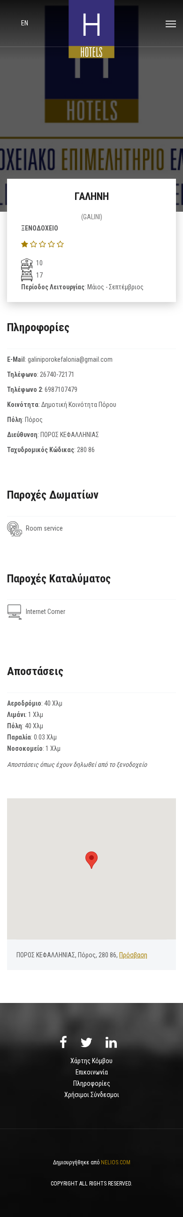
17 (39, 275)
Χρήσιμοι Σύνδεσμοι (91, 1094)
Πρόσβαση (133, 955)
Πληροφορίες (91, 1083)
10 (39, 263)
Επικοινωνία (92, 1072)
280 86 (86, 449)
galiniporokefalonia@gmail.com (70, 359)
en (24, 23)
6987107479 (61, 389)
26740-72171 (57, 374)
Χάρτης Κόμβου (91, 1061)
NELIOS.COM (115, 1162)
